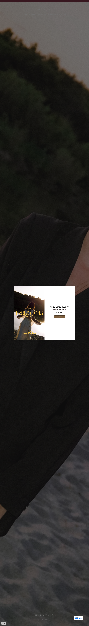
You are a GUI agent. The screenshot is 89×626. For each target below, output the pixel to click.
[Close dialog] (16, 288)
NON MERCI (59, 316)
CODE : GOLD (60, 313)
